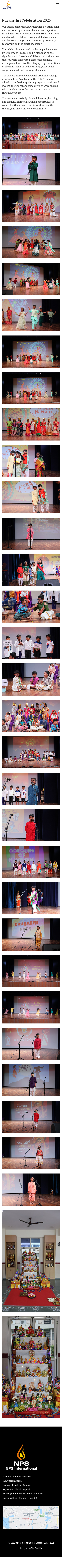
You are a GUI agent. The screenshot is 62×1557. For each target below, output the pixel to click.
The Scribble (36, 1548)
